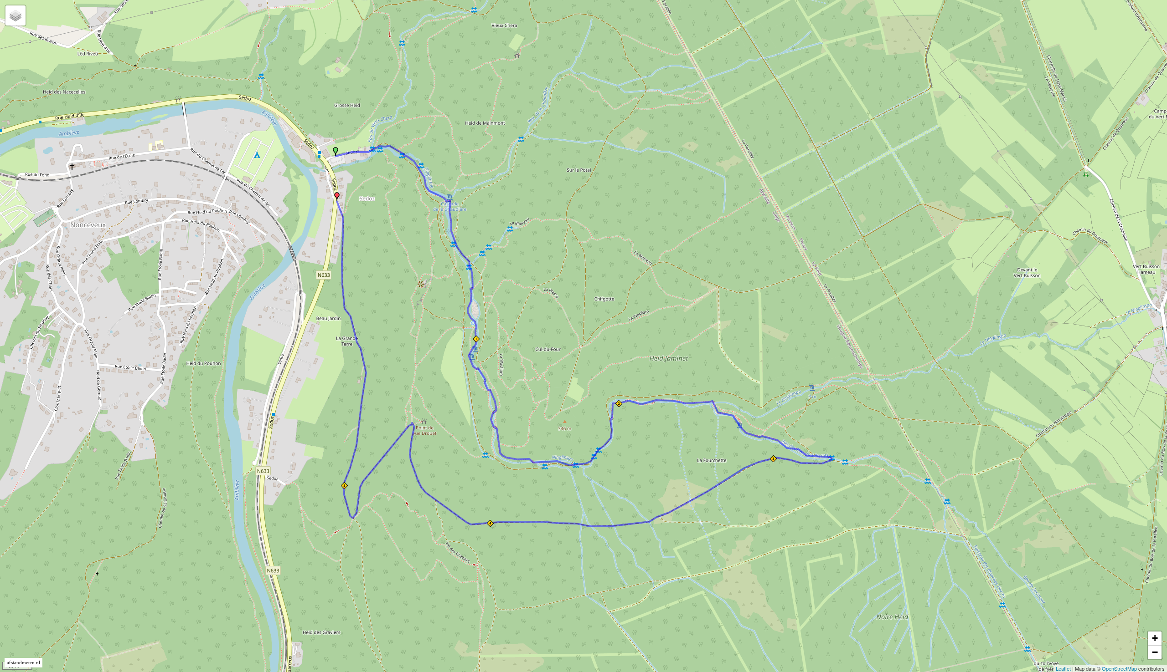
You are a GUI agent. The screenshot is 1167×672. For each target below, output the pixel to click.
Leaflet (1063, 668)
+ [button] (1155, 638)
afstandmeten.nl (23, 662)
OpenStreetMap (1119, 668)
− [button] (1155, 652)
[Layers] (15, 15)
